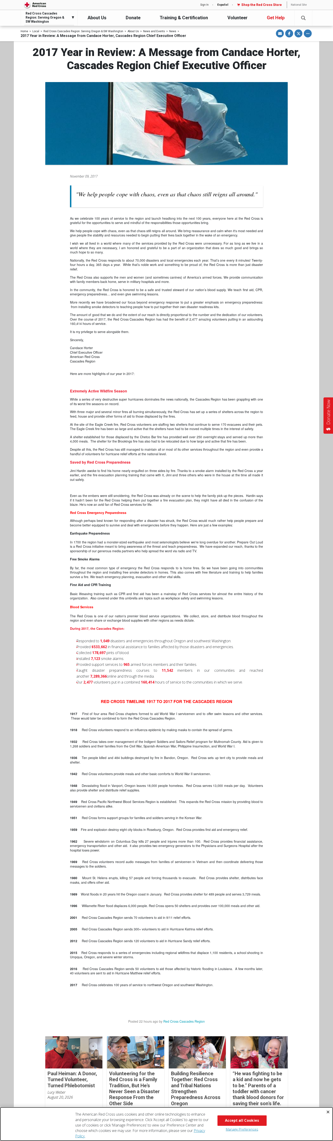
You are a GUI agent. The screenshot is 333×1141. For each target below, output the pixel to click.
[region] (166, 1124)
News (172, 31)
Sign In (204, 5)
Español (222, 5)
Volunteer (237, 17)
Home (24, 31)
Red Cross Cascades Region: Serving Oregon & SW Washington (83, 31)
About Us (96, 17)
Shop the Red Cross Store (261, 5)
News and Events (154, 31)
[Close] (328, 1112)
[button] (303, 18)
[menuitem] (48, 17)
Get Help (276, 17)
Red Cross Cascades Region (184, 1021)
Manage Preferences (242, 1129)
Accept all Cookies (242, 1120)
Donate (133, 17)
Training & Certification (184, 17)
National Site (299, 5)
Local (35, 31)
